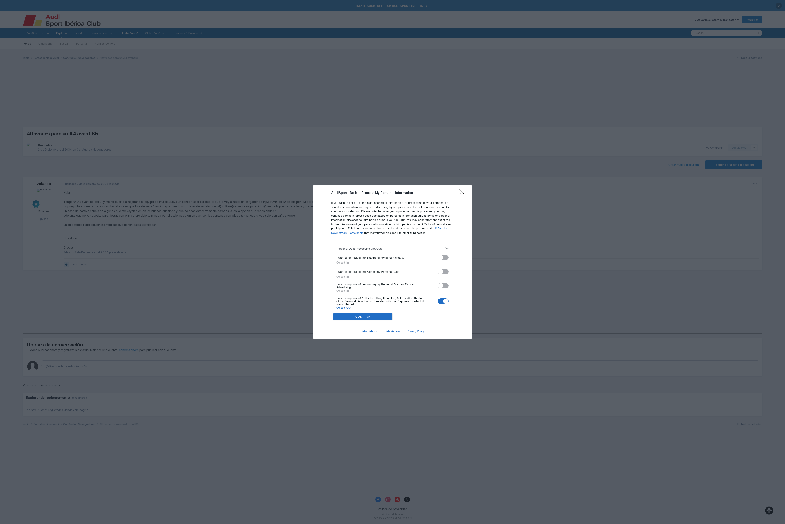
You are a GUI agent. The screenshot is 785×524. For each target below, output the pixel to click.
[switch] (443, 257)
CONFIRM (363, 316)
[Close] (463, 193)
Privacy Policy (416, 331)
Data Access (392, 331)
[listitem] (392, 248)
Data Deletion (369, 331)
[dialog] (392, 262)
